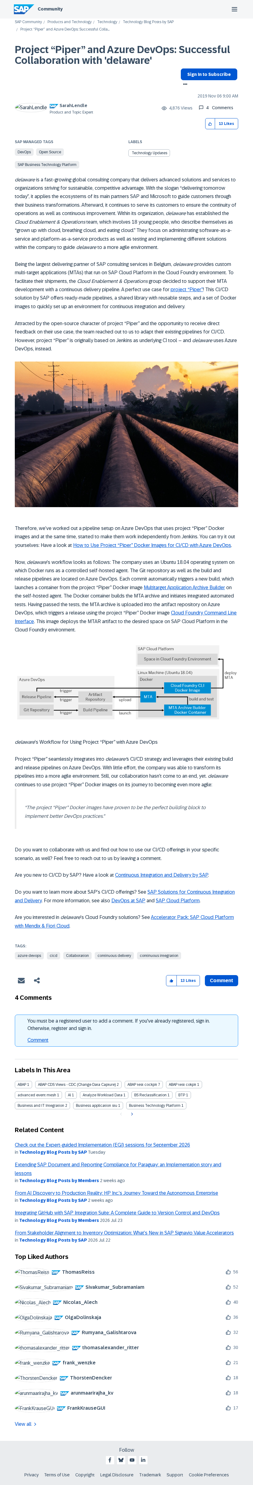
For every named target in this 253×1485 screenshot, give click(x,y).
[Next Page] (131, 1114)
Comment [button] (221, 980)
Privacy (31, 1474)
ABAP (22, 1084)
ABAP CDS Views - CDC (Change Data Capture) (77, 1084)
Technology (107, 22)
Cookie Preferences (209, 1474)
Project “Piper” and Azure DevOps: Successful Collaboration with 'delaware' (122, 55)
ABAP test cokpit (182, 1084)
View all (23, 1424)
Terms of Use (57, 1474)
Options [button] (184, 85)
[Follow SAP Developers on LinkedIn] (143, 1460)
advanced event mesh (37, 1095)
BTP (181, 1095)
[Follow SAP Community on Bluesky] (120, 1460)
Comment (37, 1040)
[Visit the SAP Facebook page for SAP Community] (109, 1460)
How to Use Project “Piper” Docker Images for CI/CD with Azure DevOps (152, 545)
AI (69, 1095)
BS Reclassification (150, 1095)
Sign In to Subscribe (209, 74)
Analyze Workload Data (102, 1095)
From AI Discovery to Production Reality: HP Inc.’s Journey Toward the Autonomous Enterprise (116, 1193)
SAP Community (28, 22)
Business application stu (96, 1105)
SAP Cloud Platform (178, 900)
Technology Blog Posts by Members (59, 1180)
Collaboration (77, 955)
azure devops (29, 955)
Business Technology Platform (154, 1105)
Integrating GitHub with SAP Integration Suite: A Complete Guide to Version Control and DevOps (117, 1212)
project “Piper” (187, 289)
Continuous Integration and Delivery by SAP (161, 875)
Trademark (150, 1474)
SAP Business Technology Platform (47, 165)
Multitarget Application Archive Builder (184, 587)
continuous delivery (114, 955)
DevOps (24, 152)
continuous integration (159, 955)
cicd (53, 955)
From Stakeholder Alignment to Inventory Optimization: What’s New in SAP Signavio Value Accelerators (124, 1232)
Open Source (50, 152)
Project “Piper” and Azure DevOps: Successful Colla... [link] (65, 29)
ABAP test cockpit (142, 1084)
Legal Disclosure (117, 1474)
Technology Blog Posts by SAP (148, 22)
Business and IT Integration (41, 1105)
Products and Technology (70, 22)
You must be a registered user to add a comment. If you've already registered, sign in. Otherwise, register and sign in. (118, 1024)
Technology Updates (149, 153)
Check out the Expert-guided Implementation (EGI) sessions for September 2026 (102, 1145)
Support (175, 1474)
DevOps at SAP (128, 900)
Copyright (85, 1474)
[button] (210, 123)
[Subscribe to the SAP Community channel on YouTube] (132, 1460)
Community (50, 8)
